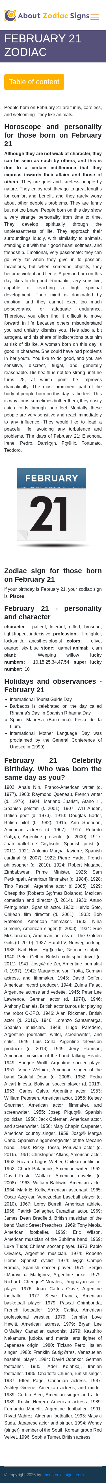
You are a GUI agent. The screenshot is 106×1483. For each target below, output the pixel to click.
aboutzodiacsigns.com (63, 1474)
